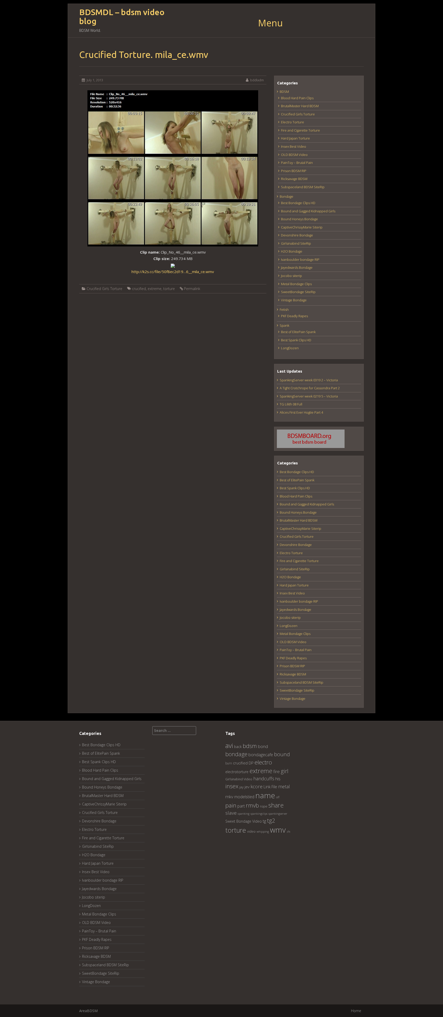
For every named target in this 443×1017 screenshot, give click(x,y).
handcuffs (263, 778)
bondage (236, 754)
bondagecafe (260, 754)
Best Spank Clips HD (296, 340)
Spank (284, 325)
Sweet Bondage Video (243, 821)
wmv (278, 830)
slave (231, 813)
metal (284, 786)
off (277, 797)
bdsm (250, 746)
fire (276, 771)
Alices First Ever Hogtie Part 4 (301, 412)
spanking (243, 813)
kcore (256, 786)
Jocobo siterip (291, 275)
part (241, 806)
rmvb (252, 805)
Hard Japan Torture (295, 138)
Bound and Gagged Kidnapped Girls (308, 211)
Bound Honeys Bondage (299, 219)
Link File (270, 787)
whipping (263, 831)
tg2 (271, 820)
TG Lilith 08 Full (291, 404)
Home (356, 1010)
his (277, 779)
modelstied (244, 797)
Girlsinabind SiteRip (296, 243)
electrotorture (236, 771)
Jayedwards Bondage (297, 267)
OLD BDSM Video (294, 154)
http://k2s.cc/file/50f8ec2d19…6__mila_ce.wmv (173, 271)
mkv (229, 797)
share (276, 805)
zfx (288, 831)
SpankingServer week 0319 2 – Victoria (309, 380)
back (238, 746)
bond (263, 746)
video (251, 831)
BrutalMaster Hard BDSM (300, 106)
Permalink (192, 288)
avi (229, 745)
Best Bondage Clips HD (298, 203)
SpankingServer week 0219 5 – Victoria (309, 396)
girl (284, 771)
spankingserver (277, 813)
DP (251, 762)
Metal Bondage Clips (296, 284)
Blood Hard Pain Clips (297, 98)
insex (231, 786)
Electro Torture (292, 122)
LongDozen (290, 348)
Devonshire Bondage (297, 235)
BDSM (284, 91)
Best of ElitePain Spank (298, 332)
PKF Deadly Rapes (294, 316)
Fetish (284, 309)
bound (282, 754)
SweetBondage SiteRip (298, 292)
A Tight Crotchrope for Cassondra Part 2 (310, 388)
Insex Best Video (293, 146)
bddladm (257, 80)
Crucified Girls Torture (104, 288)
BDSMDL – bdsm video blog (122, 17)
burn (228, 763)
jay (241, 787)
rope (263, 806)
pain (230, 805)
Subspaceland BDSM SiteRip (303, 187)
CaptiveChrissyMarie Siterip (302, 227)
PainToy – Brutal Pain (297, 162)
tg (264, 821)
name (265, 795)
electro (263, 762)
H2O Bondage (291, 251)
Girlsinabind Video (238, 779)
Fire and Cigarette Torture (300, 130)
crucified (139, 288)
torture (169, 288)
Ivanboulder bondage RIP (300, 259)
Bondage (286, 196)
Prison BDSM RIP (293, 170)
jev (247, 787)
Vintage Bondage (294, 300)
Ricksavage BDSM (294, 178)
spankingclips (258, 813)
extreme (155, 288)
